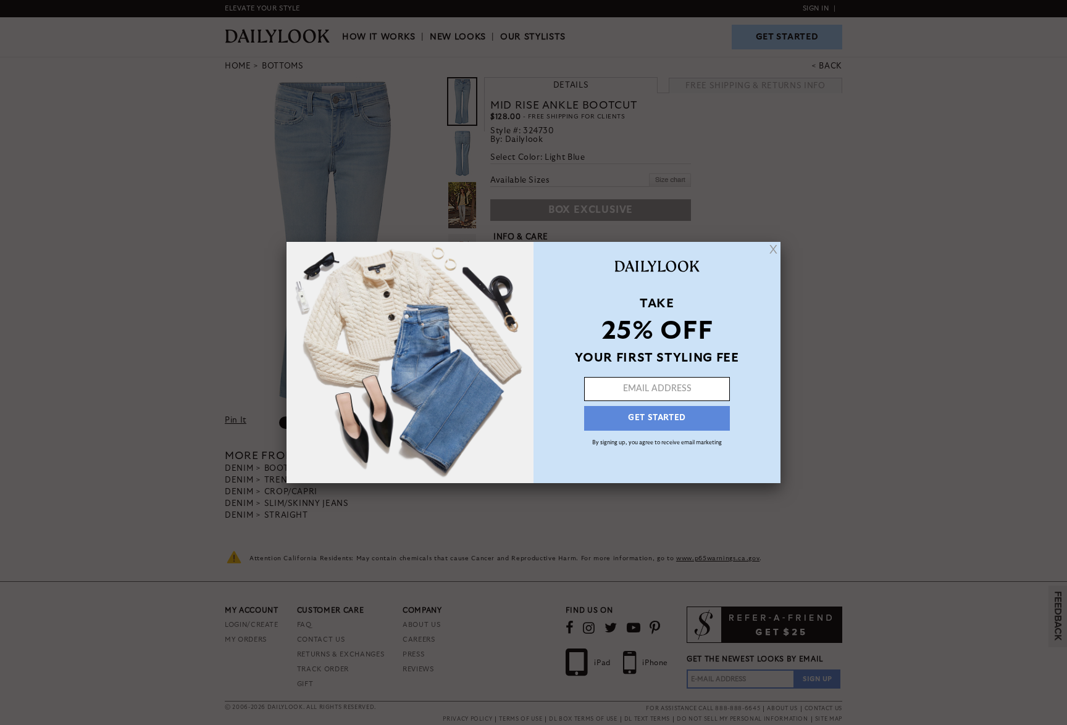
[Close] (773, 249)
